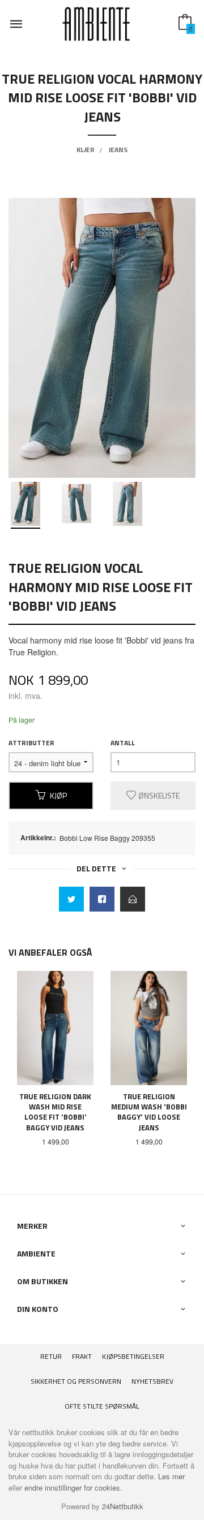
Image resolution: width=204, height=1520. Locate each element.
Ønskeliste (158, 795)
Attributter (31, 743)
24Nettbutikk (122, 1506)
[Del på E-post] (132, 899)
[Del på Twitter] (71, 899)
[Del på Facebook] (102, 899)
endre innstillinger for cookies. (73, 1487)
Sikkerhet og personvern (76, 1381)
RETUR (51, 1356)
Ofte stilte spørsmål (102, 1406)
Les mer (171, 1476)
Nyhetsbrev (152, 1381)
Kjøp (58, 795)
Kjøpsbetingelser (133, 1356)
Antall (122, 743)
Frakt (82, 1356)
